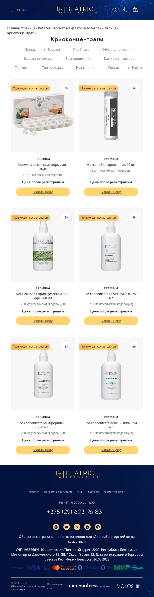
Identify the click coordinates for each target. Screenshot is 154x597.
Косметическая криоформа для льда (43, 167)
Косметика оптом (114, 491)
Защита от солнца (38, 58)
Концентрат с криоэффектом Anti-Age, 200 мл (43, 296)
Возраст (54, 49)
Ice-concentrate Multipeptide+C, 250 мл (43, 425)
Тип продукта (52, 67)
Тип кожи (22, 67)
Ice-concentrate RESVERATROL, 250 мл (111, 296)
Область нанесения (117, 49)
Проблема (81, 49)
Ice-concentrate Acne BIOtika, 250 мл (111, 425)
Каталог (34, 491)
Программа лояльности (58, 491)
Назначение (85, 67)
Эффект (138, 67)
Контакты (94, 491)
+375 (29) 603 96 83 (74, 511)
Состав (113, 67)
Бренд (30, 49)
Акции (80, 491)
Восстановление (78, 58)
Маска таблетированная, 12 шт (111, 165)
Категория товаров (119, 58)
